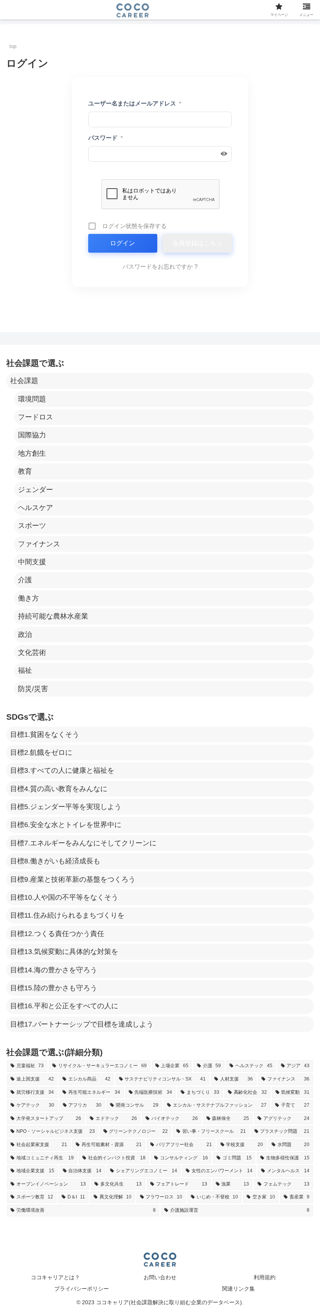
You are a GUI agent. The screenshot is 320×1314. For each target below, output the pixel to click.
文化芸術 (32, 652)
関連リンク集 (238, 1288)
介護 (25, 580)
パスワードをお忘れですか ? (160, 266)
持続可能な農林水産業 (53, 616)
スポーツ (32, 526)
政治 (25, 634)
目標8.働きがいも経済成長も (55, 861)
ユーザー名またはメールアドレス (134, 103)
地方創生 (32, 453)
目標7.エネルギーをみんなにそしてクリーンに (83, 843)
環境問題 (32, 399)
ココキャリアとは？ (55, 1277)
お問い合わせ (160, 1277)
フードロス (35, 417)
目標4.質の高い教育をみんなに (58, 789)
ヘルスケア (35, 508)
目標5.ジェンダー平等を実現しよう (65, 807)
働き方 (28, 598)
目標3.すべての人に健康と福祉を (62, 770)
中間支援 (32, 562)
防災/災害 (33, 689)
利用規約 (265, 1277)
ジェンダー (35, 490)
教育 (25, 471)
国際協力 (32, 435)
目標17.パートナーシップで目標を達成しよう (81, 1024)
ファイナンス (39, 544)
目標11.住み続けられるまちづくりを (67, 915)
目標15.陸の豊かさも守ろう (53, 988)
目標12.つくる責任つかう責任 (57, 934)
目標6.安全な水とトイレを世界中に (65, 825)
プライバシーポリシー (81, 1288)
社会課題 (24, 381)
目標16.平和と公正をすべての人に (64, 1006)
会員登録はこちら (197, 243)
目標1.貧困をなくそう (44, 734)
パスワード (105, 137)
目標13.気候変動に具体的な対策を (64, 952)
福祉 (25, 670)
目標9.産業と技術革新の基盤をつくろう (72, 879)
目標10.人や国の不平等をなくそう (64, 897)
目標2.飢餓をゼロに (41, 752)
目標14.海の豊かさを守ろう (53, 970)
